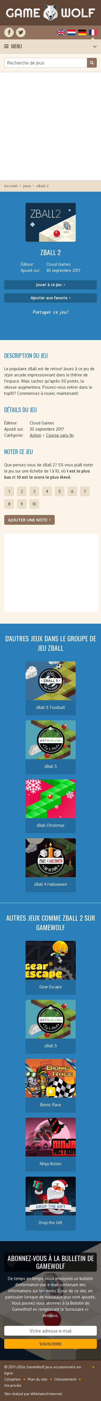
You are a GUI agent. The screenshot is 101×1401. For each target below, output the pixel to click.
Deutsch (82, 32)
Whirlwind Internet (46, 1393)
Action (35, 435)
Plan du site (37, 1379)
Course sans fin (60, 435)
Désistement (65, 1379)
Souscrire (50, 1343)
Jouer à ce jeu (49, 284)
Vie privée (12, 1385)
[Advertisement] (50, 125)
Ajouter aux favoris (49, 297)
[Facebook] (9, 32)
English (61, 32)
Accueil (11, 186)
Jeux (27, 186)
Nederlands (71, 32)
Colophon (12, 1379)
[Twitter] (21, 32)
